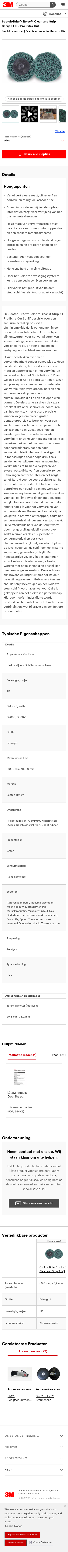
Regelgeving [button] (16, 1458)
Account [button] (55, 14)
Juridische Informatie (30, 1490)
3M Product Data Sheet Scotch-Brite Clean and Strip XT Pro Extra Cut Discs (18, 1095)
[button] (40, 1543)
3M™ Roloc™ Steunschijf (45, 1398)
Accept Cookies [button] (15, 1543)
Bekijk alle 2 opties (37, 154)
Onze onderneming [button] (22, 1436)
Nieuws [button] (11, 1447)
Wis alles (60, 131)
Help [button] (9, 1469)
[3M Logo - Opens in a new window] (8, 5)
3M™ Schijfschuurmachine (20, 1398)
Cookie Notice (13, 1526)
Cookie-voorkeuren (29, 1493)
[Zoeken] (53, 5)
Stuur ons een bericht (38, 1203)
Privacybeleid (50, 1490)
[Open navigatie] (63, 4)
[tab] (22, 1055)
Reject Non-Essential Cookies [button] (22, 1535)
